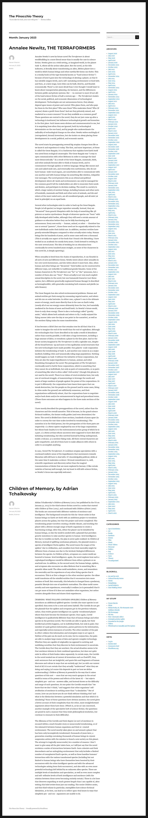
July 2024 (111, 79)
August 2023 (112, 90)
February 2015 (113, 199)
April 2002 (111, 511)
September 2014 (113, 206)
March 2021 (112, 119)
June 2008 (111, 352)
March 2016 (112, 181)
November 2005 (113, 422)
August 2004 (112, 456)
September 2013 (113, 226)
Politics (110, 549)
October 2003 (112, 479)
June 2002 (111, 506)
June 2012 (111, 254)
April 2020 (111, 129)
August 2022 (112, 101)
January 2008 (112, 363)
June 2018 (111, 156)
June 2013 (111, 233)
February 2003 (113, 497)
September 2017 (113, 165)
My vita (110, 615)
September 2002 (114, 502)
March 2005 (112, 440)
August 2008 (112, 347)
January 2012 (112, 263)
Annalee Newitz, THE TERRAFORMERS (52, 47)
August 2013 (112, 229)
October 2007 (112, 370)
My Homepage (113, 612)
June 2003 (111, 488)
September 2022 (114, 99)
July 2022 (111, 104)
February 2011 (113, 283)
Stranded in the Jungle (116, 621)
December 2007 (113, 365)
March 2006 (112, 413)
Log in (110, 641)
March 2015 (112, 197)
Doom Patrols (113, 603)
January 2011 (112, 286)
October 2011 (112, 270)
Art (109, 531)
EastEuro (111, 536)
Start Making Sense (115, 588)
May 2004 (111, 463)
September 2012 (113, 247)
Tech (110, 556)
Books (11, 68)
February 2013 (113, 238)
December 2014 (113, 201)
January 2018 (112, 160)
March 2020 (112, 131)
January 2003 (112, 499)
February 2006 (113, 415)
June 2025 (111, 72)
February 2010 (113, 308)
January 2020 (112, 133)
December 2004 (113, 447)
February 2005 (113, 443)
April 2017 (111, 170)
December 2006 (113, 393)
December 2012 (113, 242)
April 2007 (111, 383)
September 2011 (113, 272)
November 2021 (113, 110)
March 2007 (112, 386)
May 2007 (111, 381)
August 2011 (112, 274)
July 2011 (111, 276)
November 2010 (113, 290)
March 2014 (112, 215)
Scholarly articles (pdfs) (116, 619)
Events (110, 538)
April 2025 (111, 74)
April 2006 (111, 411)
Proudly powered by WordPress (37, 808)
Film (109, 540)
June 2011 (111, 279)
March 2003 (112, 495)
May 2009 (111, 329)
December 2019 (113, 135)
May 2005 (111, 436)
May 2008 (111, 354)
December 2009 (113, 313)
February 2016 (113, 183)
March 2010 (112, 306)
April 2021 (111, 117)
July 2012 (111, 251)
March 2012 (112, 261)
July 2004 (111, 458)
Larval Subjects (113, 585)
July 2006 (111, 404)
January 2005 (112, 445)
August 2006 (112, 402)
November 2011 (113, 267)
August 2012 (112, 249)
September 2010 (113, 295)
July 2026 (111, 56)
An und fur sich (113, 576)
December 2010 (113, 288)
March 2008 (112, 358)
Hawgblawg (112, 583)
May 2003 (111, 490)
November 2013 (113, 224)
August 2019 (112, 145)
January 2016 (112, 185)
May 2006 (111, 408)
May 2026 (111, 58)
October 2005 (112, 424)
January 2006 (112, 418)
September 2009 (114, 320)
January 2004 (112, 472)
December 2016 (113, 174)
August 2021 (112, 115)
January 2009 (112, 338)
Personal (111, 547)
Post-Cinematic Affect (116, 617)
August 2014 (112, 208)
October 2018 (112, 151)
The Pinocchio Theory (26, 16)
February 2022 (113, 108)
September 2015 (113, 190)
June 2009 (111, 327)
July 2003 (111, 486)
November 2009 (113, 315)
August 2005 (112, 429)
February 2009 (113, 336)
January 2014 (112, 220)
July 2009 (111, 324)
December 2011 (113, 265)
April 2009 (111, 331)
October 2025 (112, 67)
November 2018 (113, 149)
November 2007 (113, 367)
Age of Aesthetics (114, 529)
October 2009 (113, 317)
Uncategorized (113, 561)
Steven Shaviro (14, 62)
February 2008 (113, 361)
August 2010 (112, 297)
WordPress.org (113, 648)
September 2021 (113, 113)
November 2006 (113, 395)
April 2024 (111, 85)
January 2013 (112, 240)
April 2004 (111, 465)
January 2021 (112, 124)
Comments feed (113, 646)
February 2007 (113, 388)
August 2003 (112, 484)
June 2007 (111, 379)
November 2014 (113, 204)
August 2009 (112, 322)
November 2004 (113, 449)
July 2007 (111, 377)
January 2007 (112, 390)
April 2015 (111, 195)
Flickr (110, 605)
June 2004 (111, 461)
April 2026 (111, 60)
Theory (110, 558)
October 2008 (112, 342)
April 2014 (111, 213)
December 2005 (113, 420)
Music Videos (112, 545)
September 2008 (114, 345)
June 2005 (111, 433)
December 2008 (113, 340)
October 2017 (112, 163)
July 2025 (111, 69)
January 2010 (112, 311)
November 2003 (113, 477)
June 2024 (111, 81)
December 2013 (113, 222)
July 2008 (111, 349)
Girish (110, 581)
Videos (110, 624)
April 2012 (111, 258)
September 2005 (114, 427)
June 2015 (111, 192)
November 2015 (113, 188)
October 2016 (112, 176)
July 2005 (111, 431)
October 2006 (113, 397)
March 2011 (112, 281)
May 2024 (111, 83)
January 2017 (112, 172)
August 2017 (112, 167)
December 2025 (113, 65)
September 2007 (114, 372)
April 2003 (111, 493)
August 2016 (112, 179)
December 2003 (113, 474)
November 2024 (113, 76)
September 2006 (114, 399)
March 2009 (112, 333)
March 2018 (112, 158)
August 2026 (112, 53)
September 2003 (113, 481)
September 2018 (113, 154)
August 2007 (112, 374)
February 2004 (113, 470)
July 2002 (111, 504)
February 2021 (113, 122)
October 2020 (112, 126)
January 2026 (112, 63)
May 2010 (111, 301)
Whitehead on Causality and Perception (121, 626)
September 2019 (113, 142)
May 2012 (111, 256)
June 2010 (111, 299)
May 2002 (111, 509)
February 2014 (113, 217)
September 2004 (114, 454)
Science (17, 514)
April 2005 (111, 438)
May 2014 (111, 210)
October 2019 (112, 140)
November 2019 (113, 138)
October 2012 (112, 245)
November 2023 (113, 88)
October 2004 (112, 452)
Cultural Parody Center (116, 578)
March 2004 (112, 468)
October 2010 (112, 292)
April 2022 (111, 106)
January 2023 (112, 94)
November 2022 (113, 97)
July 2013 (111, 231)
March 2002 (112, 513)
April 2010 (111, 304)
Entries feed (112, 644)
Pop (109, 551)
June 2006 (111, 406)
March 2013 (112, 236)
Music (110, 542)
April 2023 (111, 92)
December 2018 (113, 147)
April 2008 (111, 356)
